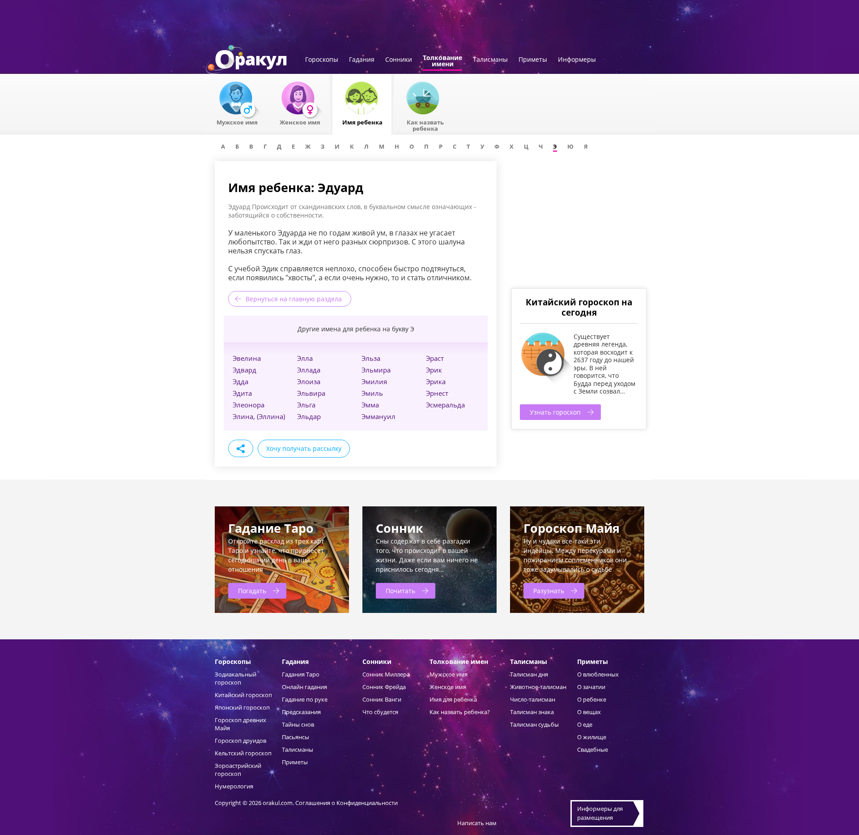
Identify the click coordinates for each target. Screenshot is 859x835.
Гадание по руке (304, 699)
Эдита (242, 393)
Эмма (370, 404)
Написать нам (477, 823)
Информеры (577, 60)
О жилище (591, 737)
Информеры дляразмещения (600, 813)
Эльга (306, 404)
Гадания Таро (300, 674)
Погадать (252, 591)
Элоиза (308, 381)
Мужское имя (449, 674)
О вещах (589, 712)
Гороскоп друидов (240, 741)
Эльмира (376, 369)
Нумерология (234, 786)
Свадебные (592, 749)
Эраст (435, 358)
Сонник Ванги (381, 699)
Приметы (533, 60)
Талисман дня (529, 674)
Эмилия (374, 381)
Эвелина (247, 358)
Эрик (434, 369)
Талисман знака (532, 712)
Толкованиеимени (442, 61)
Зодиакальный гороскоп (235, 678)
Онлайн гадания (304, 687)
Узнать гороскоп (555, 412)
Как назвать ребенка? (460, 712)
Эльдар (309, 416)
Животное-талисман (538, 687)
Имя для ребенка (453, 699)
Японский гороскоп (242, 707)
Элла (305, 358)
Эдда (240, 381)
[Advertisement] (578, 224)
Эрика (436, 381)
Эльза (370, 358)
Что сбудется (380, 712)
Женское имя (448, 687)
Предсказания (301, 712)
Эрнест (437, 393)
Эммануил (378, 416)
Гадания (361, 60)
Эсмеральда (445, 404)
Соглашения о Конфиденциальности (346, 803)
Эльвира (311, 393)
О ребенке (591, 699)
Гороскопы (321, 60)
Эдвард (244, 369)
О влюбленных (598, 674)
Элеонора (248, 404)
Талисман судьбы (534, 724)
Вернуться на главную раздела (294, 299)
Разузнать (548, 591)
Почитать (400, 591)
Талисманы (490, 60)
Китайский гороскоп (243, 695)
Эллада (308, 369)
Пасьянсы (295, 737)
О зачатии (591, 687)
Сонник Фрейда (384, 687)
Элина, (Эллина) (259, 416)
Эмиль (372, 393)
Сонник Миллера (386, 674)
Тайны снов (298, 724)
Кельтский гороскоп (243, 753)
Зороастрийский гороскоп (238, 770)
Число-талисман (532, 699)
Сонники (398, 60)
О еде (584, 724)
